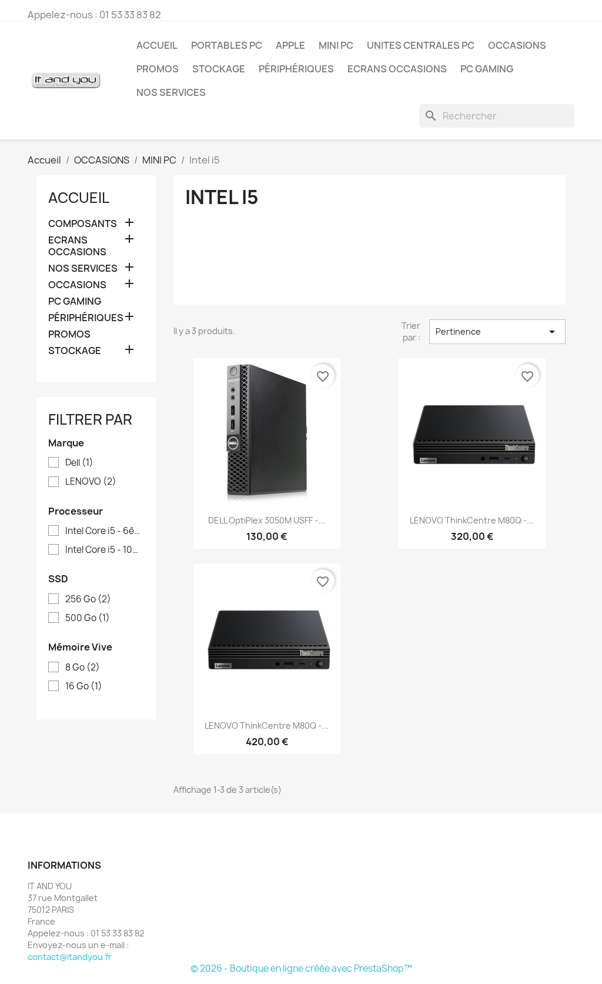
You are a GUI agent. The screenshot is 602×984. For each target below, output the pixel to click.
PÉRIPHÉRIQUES (296, 68)
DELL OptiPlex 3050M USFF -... (266, 520)
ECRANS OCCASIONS (397, 68)
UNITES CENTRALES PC (420, 45)
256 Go (88, 599)
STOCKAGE (218, 68)
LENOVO (90, 482)
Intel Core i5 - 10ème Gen (104, 550)
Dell (79, 463)
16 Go (83, 686)
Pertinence (497, 332)
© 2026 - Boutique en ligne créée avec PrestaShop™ (301, 968)
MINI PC (336, 45)
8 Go (82, 667)
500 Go (87, 618)
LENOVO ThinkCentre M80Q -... (472, 520)
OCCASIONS (517, 45)
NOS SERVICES (171, 92)
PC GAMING (486, 68)
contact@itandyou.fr (70, 956)
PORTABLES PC (226, 45)
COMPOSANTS (82, 224)
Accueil (157, 45)
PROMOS (157, 68)
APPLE (290, 45)
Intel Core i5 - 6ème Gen (104, 531)
